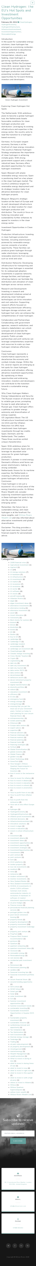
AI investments (16, 579)
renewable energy (17, 953)
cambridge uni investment (20, 649)
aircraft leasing (16, 596)
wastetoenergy (16, 1051)
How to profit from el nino (20, 793)
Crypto (13, 658)
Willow (13, 1085)
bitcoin (13, 625)
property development (19, 922)
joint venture (15, 855)
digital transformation (18, 685)
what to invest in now (18, 1068)
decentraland (15, 675)
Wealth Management (18, 1054)
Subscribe (18, 1141)
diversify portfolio (17, 687)
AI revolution (15, 584)
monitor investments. (18, 879)
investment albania (17, 838)
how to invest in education (20, 783)
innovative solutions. (18, 824)
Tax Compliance (16, 1030)
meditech (14, 869)
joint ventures (15, 857)
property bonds (16, 920)
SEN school (14, 987)
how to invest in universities (21, 788)
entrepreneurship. (17, 718)
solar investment (17, 996)
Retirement (14, 965)
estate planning (16, 721)
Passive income (16, 905)
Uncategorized (16, 1049)
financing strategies (18, 745)
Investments (15, 852)
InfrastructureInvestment (11, 29)
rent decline (15, 958)
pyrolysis (13, 941)
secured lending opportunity (21, 982)
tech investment (16, 1035)
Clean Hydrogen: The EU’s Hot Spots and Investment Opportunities (18, 12)
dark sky (13, 663)
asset (12, 613)
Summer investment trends (21, 1006)
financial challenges (18, 735)
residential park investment (21, 960)
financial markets (17, 737)
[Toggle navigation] (32, 3)
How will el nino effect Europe (22, 804)
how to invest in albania (19, 781)
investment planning (18, 845)
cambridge (14, 639)
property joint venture (19, 932)
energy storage (16, 701)
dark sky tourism (16, 668)
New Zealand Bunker (18, 881)
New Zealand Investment (20, 884)
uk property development (20, 1047)
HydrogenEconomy (9, 24)
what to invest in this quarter (21, 1073)
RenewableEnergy (9, 34)
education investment (18, 692)
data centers (15, 673)
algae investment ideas (19, 603)
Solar (12, 994)
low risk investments (18, 867)
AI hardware (15, 574)
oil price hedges (16, 903)
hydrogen (14, 809)
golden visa (14, 757)
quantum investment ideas (20, 948)
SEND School (15, 989)
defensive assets (17, 677)
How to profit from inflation (21, 795)
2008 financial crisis (18, 562)
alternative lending (17, 608)
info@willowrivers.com (18, 1206)
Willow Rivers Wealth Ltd (20, 1094)
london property (16, 864)
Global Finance (16, 754)
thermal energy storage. (19, 1037)
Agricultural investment (19, 565)
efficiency (14, 694)
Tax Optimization (16, 1032)
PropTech (14, 934)
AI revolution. (15, 586)
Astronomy (14, 618)
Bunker (13, 634)
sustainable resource (18, 1023)
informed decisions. (17, 819)
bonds (12, 630)
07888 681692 (18, 1228)
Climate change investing (20, 654)
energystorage (16, 704)
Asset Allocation (17, 615)
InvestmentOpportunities (11, 32)
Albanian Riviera (16, 598)
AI (11, 570)
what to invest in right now (20, 1070)
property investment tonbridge (22, 927)
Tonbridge (14, 1039)
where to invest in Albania (20, 1082)
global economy (16, 752)
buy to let (14, 637)
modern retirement (17, 876)
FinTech (13, 747)
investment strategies (19, 848)
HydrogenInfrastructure (11, 27)
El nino (13, 697)
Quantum (13, 943)
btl (11, 632)
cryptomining (15, 661)
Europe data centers (18, 725)
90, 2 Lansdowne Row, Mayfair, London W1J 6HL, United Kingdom (18, 1183)
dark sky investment (18, 666)
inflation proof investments (21, 816)
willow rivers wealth (18, 1092)
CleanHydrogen (26, 22)
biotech (13, 622)
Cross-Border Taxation (19, 656)
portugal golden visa (18, 912)
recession (14, 951)
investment (14, 836)
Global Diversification (18, 749)
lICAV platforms (16, 862)
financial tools (15, 742)
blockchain (14, 627)
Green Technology (17, 759)
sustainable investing (18, 1008)
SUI (11, 999)
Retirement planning (18, 967)
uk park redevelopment (19, 1044)
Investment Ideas (17, 840)
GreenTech (14, 761)
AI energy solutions (18, 572)
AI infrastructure (16, 577)
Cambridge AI (15, 642)
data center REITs (17, 670)
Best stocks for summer (19, 620)
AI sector (14, 589)
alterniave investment (18, 610)
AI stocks (14, 594)
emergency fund (16, 699)
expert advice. (15, 728)
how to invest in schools (19, 785)
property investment (18, 924)
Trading (13, 1042)
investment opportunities (20, 843)
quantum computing (18, 946)
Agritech (13, 567)
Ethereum (14, 723)
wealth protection (17, 1056)
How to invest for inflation (20, 778)
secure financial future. (19, 979)
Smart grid (14, 991)
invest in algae (16, 826)
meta (12, 872)
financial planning (17, 740)
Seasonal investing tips (19, 972)
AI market (14, 582)
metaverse (14, 874)
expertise (14, 730)
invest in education (17, 828)
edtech (13, 689)
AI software (15, 591)
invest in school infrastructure (22, 831)
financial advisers (17, 733)
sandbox (13, 970)
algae (12, 601)
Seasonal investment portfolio (22, 975)
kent (12, 860)
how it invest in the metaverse (22, 773)
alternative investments (19, 606)
